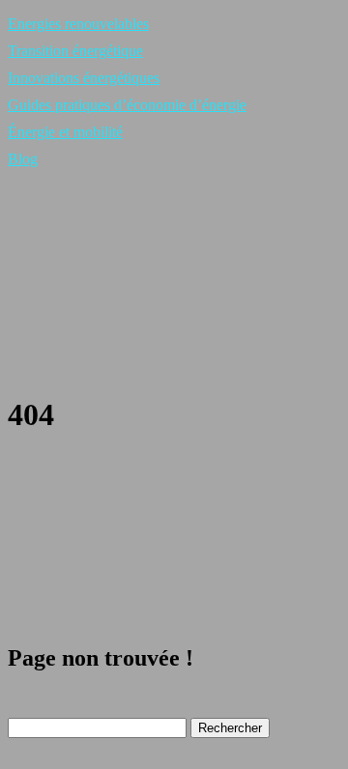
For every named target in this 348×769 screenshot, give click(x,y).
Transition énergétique (75, 51)
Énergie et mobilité (65, 132)
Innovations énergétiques (84, 78)
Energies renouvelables (78, 23)
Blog (23, 159)
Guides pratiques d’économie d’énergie (127, 105)
